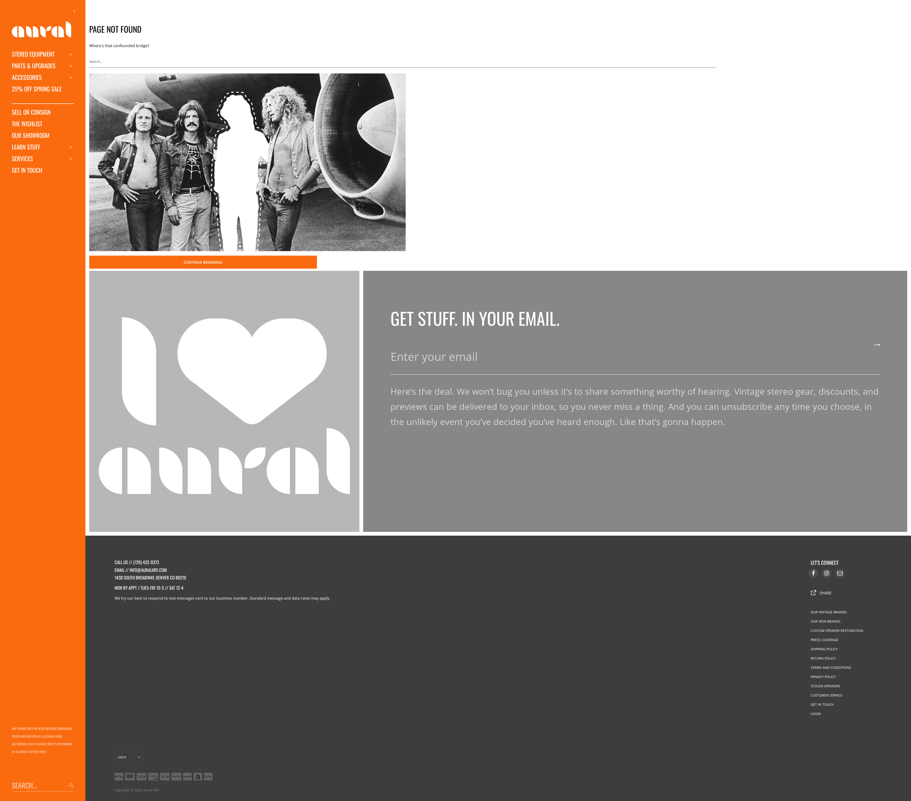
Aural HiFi (151, 790)
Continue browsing (203, 262)
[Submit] (714, 61)
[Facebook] (813, 573)
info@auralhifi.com (148, 570)
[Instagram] (826, 573)
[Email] (840, 573)
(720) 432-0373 (146, 562)
